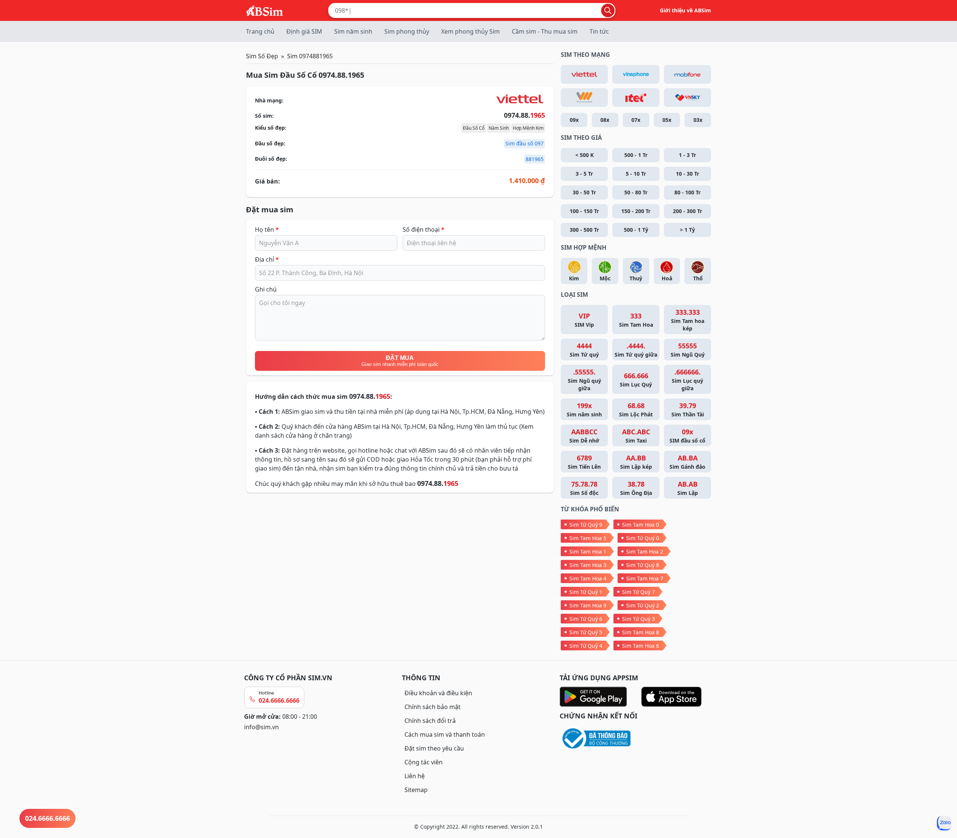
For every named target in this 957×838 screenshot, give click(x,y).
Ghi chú (266, 289)
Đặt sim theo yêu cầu (434, 748)
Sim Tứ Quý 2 (642, 605)
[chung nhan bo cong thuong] (636, 739)
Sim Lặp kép (636, 461)
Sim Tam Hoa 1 (587, 551)
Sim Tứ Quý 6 (585, 618)
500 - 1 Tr (635, 154)
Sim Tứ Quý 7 (638, 591)
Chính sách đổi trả (430, 721)
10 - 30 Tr (687, 173)
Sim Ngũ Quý (688, 349)
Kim (574, 278)
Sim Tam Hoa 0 (640, 524)
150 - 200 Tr (635, 211)
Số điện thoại (423, 229)
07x (635, 119)
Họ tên (267, 229)
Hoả (667, 278)
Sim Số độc (584, 488)
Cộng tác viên (423, 762)
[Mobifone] (687, 74)
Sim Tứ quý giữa (636, 349)
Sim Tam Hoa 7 (644, 578)
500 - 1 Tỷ (636, 229)
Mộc (605, 278)
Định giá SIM (304, 31)
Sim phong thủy (406, 31)
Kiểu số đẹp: (270, 127)
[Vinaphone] (635, 74)
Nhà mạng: (269, 100)
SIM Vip (584, 319)
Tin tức (599, 31)
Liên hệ (414, 776)
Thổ (698, 278)
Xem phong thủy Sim (470, 31)
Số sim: (264, 115)
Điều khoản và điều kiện (438, 693)
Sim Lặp (687, 488)
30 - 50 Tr (584, 192)
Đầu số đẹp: (270, 143)
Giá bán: (267, 181)
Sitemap (416, 790)
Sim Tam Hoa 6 (640, 645)
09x (574, 119)
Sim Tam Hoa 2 (644, 551)
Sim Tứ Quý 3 (638, 618)
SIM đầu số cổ (687, 435)
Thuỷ (636, 278)
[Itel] (635, 97)
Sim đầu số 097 (524, 143)
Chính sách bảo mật (432, 707)
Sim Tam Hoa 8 (640, 632)
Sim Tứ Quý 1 (585, 591)
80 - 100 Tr (687, 192)
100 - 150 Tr (584, 211)
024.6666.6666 (279, 700)
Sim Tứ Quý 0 (642, 538)
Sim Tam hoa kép (687, 320)
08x (604, 119)
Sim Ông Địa (636, 488)
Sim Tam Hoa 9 (587, 605)
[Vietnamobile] (584, 97)
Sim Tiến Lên (584, 461)
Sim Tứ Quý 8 (642, 565)
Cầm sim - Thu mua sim (545, 31)
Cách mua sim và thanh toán (444, 734)
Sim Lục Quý (636, 379)
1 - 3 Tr (687, 154)
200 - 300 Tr (687, 211)
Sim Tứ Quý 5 (585, 632)
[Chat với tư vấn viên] (944, 823)
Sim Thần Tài (687, 409)
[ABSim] (264, 10)
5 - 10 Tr (636, 173)
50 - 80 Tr (635, 192)
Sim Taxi (636, 435)
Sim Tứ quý (584, 349)
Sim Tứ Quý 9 (585, 524)
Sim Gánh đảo (687, 461)
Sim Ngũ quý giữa (584, 379)
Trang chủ (260, 31)
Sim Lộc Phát (636, 409)
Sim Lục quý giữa (687, 379)
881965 (535, 159)
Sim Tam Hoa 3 (587, 565)
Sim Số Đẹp (262, 56)
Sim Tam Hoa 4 (587, 578)
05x (666, 119)
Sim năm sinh (353, 31)
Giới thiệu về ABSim (685, 10)
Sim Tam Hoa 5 (587, 538)
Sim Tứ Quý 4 (585, 645)
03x (697, 119)
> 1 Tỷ (687, 229)
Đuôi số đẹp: (271, 158)
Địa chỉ (267, 259)
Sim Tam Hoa (636, 319)
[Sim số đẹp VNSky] (687, 97)
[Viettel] (584, 74)
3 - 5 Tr (584, 173)
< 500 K (584, 154)
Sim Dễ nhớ (584, 435)
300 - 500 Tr (584, 229)
